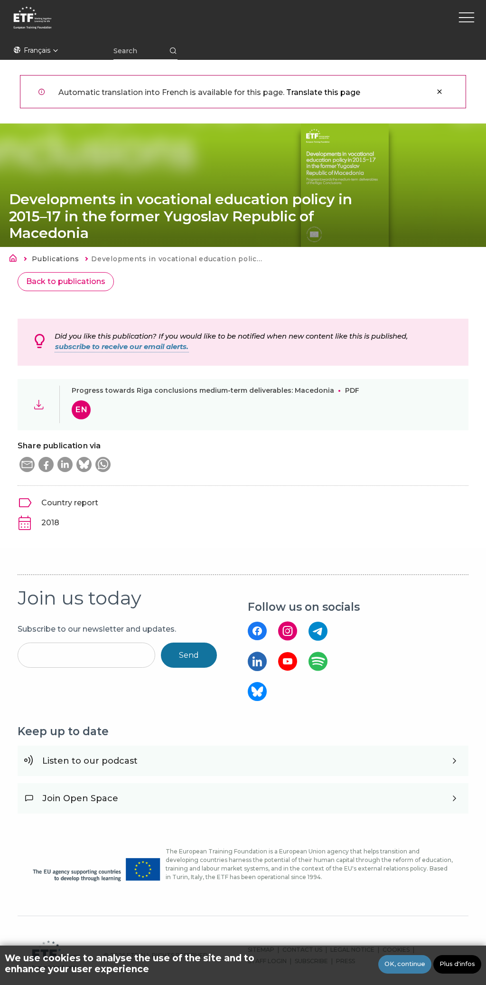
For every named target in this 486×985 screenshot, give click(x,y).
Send (189, 655)
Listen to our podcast (90, 761)
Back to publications (65, 281)
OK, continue (404, 963)
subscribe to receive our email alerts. (121, 346)
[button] (27, 464)
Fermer (439, 92)
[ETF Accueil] (114, 23)
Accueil (15, 259)
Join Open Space (80, 798)
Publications (55, 259)
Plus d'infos (457, 963)
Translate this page (323, 92)
